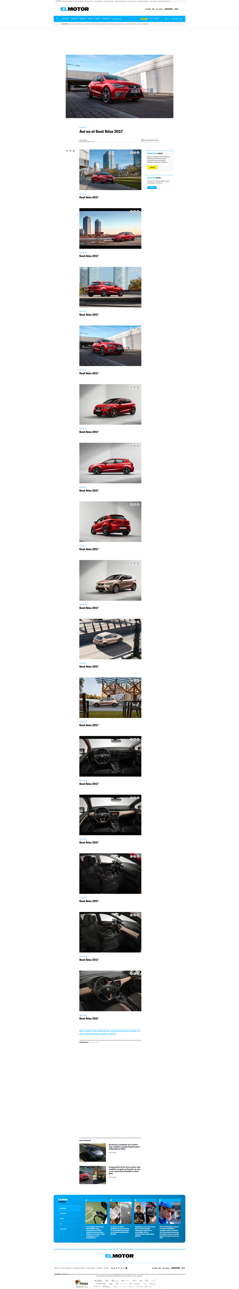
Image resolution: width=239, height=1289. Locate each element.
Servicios (144, 18)
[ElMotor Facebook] (116, 1268)
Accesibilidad (99, 1268)
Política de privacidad (66, 1268)
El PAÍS (98, 1281)
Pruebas (90, 18)
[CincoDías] (159, 9)
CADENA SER (63, 1229)
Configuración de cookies (79, 1268)
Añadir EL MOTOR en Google (151, 140)
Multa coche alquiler (120, 1)
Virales (97, 18)
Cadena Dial (130, 1283)
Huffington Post (100, 1283)
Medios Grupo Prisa (81, 1287)
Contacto (106, 1268)
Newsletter (117, 18)
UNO (111, 1283)
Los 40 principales (107, 1281)
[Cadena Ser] (176, 9)
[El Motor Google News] (126, 1268)
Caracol (152, 1281)
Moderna (106, 1286)
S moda (131, 1286)
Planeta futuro (144, 1283)
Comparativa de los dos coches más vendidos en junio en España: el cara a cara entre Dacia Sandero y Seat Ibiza (124, 1170)
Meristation (148, 1286)
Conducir (82, 18)
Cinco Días (123, 1283)
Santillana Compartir (125, 1281)
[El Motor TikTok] (123, 1268)
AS (60, 1223)
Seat (97, 1042)
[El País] (148, 9)
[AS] (153, 9)
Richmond (97, 1286)
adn (146, 1281)
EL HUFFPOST (63, 1213)
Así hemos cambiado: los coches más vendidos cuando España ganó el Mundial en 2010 (124, 1146)
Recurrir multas (132, 1)
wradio (116, 1283)
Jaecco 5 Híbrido (109, 1)
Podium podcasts (115, 1286)
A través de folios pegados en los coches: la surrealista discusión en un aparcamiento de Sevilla (120, 1230)
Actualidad (65, 18)
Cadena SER (134, 1281)
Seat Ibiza (92, 1042)
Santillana (116, 1281)
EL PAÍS (62, 1218)
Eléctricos (74, 18)
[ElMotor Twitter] (119, 1268)
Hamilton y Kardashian (164, 1)
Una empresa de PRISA (81, 1282)
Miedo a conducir (67, 1)
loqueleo (139, 1286)
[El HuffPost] (168, 9)
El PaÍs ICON (123, 1286)
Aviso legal (57, 1268)
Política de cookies (90, 1268)
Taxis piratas (153, 1)
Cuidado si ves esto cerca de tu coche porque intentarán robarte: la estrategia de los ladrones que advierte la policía (145, 1231)
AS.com (139, 1281)
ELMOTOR (63, 1208)
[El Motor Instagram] (121, 1268)
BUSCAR (152, 187)
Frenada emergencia (142, 1)
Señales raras (89, 1)
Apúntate (152, 167)
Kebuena (151, 1283)
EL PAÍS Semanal (137, 1283)
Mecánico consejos (78, 1)
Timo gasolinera (98, 1)
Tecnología (106, 18)
